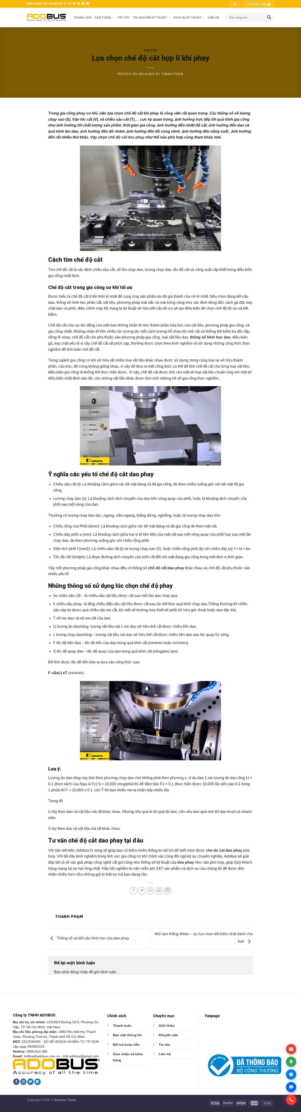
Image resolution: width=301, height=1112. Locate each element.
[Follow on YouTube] (87, 3)
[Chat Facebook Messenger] (291, 1074)
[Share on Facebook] (133, 891)
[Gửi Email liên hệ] (291, 1049)
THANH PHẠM (172, 74)
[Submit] (269, 18)
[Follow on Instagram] (69, 3)
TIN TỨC (124, 17)
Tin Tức (150, 50)
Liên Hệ (213, 17)
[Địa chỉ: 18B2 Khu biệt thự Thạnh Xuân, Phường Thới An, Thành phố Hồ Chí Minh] (291, 1062)
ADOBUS (55, 3)
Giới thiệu (167, 1025)
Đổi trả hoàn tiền (126, 1045)
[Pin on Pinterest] (159, 891)
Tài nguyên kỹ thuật (150, 17)
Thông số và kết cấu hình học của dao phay (92, 938)
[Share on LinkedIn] (167, 891)
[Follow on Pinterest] (78, 3)
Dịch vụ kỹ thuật (187, 17)
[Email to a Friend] (150, 891)
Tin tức (164, 1045)
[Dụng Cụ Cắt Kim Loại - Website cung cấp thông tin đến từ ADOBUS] (47, 17)
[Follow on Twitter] (74, 3)
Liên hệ (165, 1054)
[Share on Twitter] (142, 891)
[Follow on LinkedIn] (83, 3)
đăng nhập (79, 972)
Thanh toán (122, 1025)
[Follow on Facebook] (64, 3)
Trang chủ (82, 17)
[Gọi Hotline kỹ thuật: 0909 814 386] (291, 1100)
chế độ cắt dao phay (126, 137)
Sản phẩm (103, 17)
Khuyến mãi (168, 1035)
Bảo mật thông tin (127, 1035)
